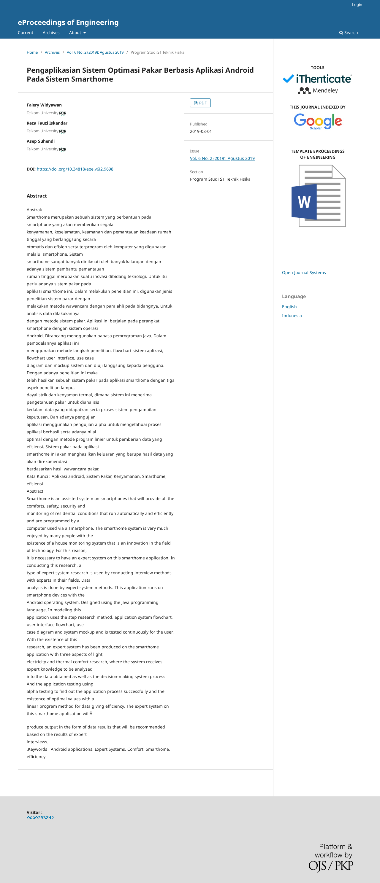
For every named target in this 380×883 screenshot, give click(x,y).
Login (357, 4)
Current (25, 32)
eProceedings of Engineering (68, 22)
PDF (202, 103)
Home (32, 52)
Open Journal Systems (304, 272)
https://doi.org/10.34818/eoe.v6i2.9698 (75, 169)
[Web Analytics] (41, 819)
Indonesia (292, 315)
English (289, 306)
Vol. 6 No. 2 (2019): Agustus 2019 (95, 52)
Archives (51, 32)
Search (350, 32)
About (75, 32)
